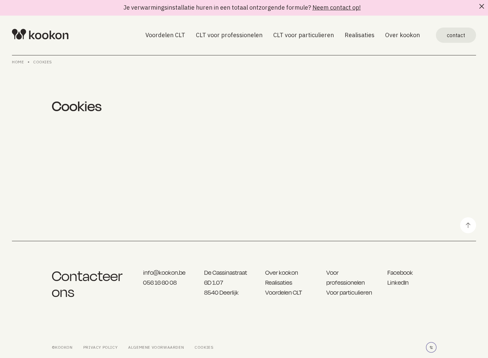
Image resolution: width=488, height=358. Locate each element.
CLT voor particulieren (303, 35)
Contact (456, 35)
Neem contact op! (336, 7)
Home (18, 61)
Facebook (400, 272)
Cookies (42, 61)
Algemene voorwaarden (156, 347)
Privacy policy (100, 347)
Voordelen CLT (165, 35)
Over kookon (402, 35)
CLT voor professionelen (229, 35)
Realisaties (359, 35)
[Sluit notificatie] (481, 6)
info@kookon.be (164, 272)
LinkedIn (398, 282)
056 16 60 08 (160, 282)
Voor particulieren (349, 292)
